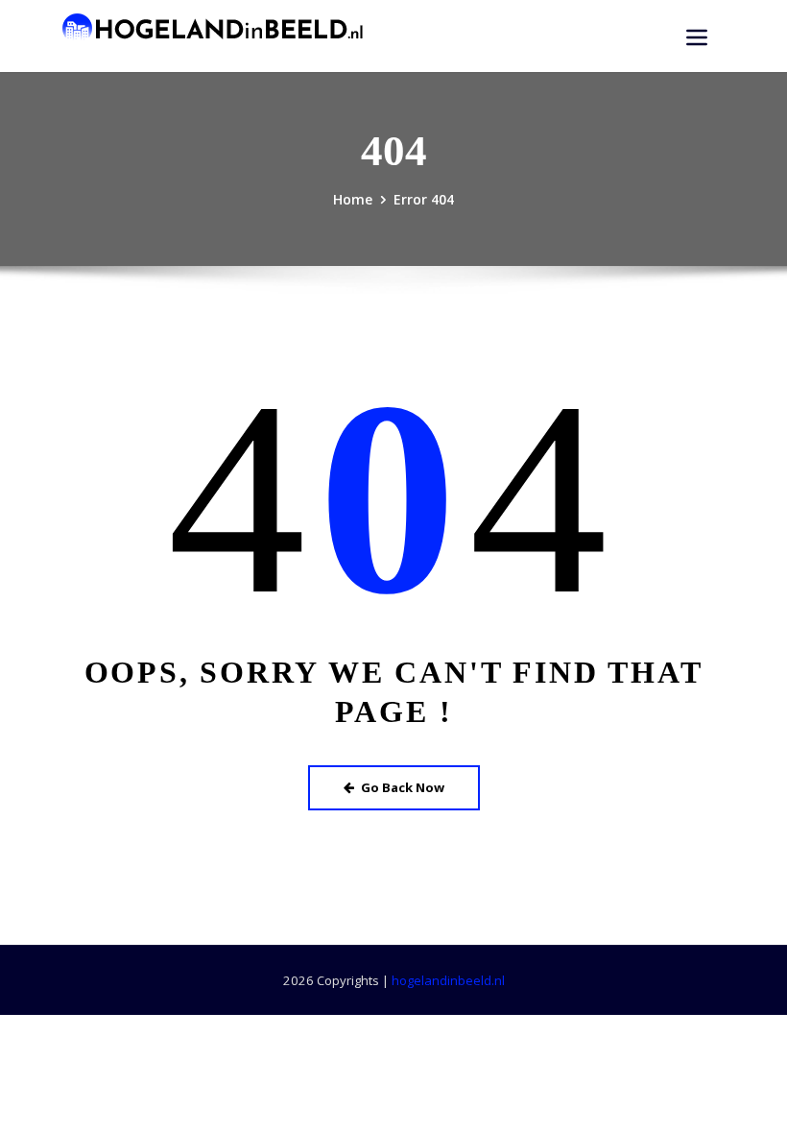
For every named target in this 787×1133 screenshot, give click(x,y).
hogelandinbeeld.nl (448, 980)
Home (352, 199)
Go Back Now (402, 787)
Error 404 (424, 199)
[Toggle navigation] (697, 37)
